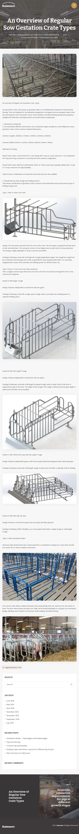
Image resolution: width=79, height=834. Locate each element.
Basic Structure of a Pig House (18, 753)
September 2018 (13, 719)
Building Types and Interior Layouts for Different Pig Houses (30, 749)
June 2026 (10, 701)
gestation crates (12, 110)
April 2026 (10, 708)
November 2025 (13, 715)
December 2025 (13, 712)
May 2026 (10, 704)
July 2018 (10, 723)
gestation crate (15, 667)
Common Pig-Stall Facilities (17, 746)
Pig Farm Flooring (13, 742)
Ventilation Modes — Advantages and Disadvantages (27, 738)
